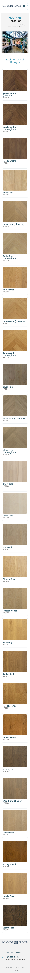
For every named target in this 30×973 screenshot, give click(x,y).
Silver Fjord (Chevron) (14, 418)
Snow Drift (8, 484)
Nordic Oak (8, 896)
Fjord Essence (9, 706)
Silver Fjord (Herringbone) (10, 451)
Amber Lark (8, 674)
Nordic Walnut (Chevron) (10, 94)
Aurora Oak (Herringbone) (10, 354)
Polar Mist (8, 515)
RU (27, 8)
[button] (24, 6)
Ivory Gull (7, 547)
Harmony (7, 642)
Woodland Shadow (12, 801)
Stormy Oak (9, 769)
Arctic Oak (8, 192)
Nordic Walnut (10, 161)
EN (27, 2)
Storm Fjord (8, 927)
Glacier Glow (9, 579)
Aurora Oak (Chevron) (14, 321)
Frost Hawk (8, 832)
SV (27, 10)
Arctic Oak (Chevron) (13, 224)
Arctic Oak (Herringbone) (10, 257)
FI (27, 6)
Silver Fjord (8, 387)
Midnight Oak (9, 864)
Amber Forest (9, 737)
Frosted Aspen (10, 610)
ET (27, 4)
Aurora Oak (8, 289)
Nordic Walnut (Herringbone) (10, 128)
